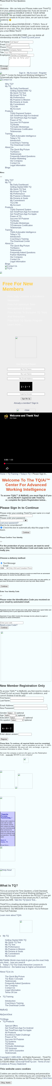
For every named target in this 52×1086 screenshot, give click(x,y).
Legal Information (18, 165)
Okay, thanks (6, 1083)
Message (4, 66)
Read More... (5, 845)
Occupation (5, 720)
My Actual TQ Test (18, 95)
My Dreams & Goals (19, 102)
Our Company (16, 161)
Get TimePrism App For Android (24, 116)
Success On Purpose (19, 122)
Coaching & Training (19, 143)
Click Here (47, 1078)
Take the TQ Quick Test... (25, 900)
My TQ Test (10, 945)
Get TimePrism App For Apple (23, 118)
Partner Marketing (18, 158)
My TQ (6, 936)
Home (2, 474)
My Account (32, 73)
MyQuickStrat (6, 1014)
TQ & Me (14, 106)
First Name (5, 698)
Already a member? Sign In (26, 403)
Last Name (5, 701)
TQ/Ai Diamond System (20, 113)
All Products (10, 1032)
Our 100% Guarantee (14, 1051)
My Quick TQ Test (18, 93)
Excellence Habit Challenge (17, 1035)
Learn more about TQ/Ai (10, 915)
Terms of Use (44, 1062)
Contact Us (15, 163)
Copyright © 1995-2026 (10, 1057)
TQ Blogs (4, 1019)
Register (43, 73)
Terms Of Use (11, 992)
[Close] (1, 176)
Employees (5, 55)
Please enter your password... (13, 518)
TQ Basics (14, 152)
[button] (8, 86)
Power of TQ (15, 120)
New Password (7, 708)
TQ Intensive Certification (21, 129)
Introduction (15, 140)
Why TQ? (9, 84)
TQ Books (14, 125)
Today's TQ (15, 138)
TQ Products (8, 1021)
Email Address (6, 705)
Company (4, 50)
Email (2, 44)
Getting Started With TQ (20, 91)
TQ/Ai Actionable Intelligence (23, 136)
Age (2, 715)
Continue (4, 68)
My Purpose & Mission (20, 100)
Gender (3, 713)
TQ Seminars (11, 1048)
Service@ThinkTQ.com (25, 1062)
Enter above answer (9, 734)
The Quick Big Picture (20, 149)
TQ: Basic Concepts (14, 979)
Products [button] (9, 111)
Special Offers (11, 1026)
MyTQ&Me (24, 961)
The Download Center (20, 145)
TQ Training (13, 474)
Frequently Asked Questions (22, 156)
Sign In (22, 73)
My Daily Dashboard (19, 88)
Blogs (7, 168)
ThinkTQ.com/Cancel (30, 37)
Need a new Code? (8, 625)
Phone (3, 47)
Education (4, 718)
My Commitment (17, 104)
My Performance (17, 97)
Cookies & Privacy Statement (13, 1064)
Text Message (9, 563)
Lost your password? (9, 523)
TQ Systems (10, 1042)
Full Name (4, 42)
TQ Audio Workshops (19, 127)
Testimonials (15, 131)
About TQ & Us (7, 972)
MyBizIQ (4, 1010)
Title (2, 52)
